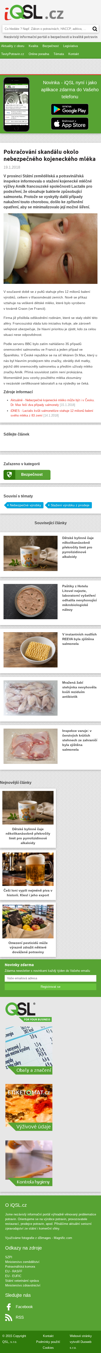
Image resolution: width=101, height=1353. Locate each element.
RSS (20, 1317)
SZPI (8, 1257)
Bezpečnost (51, 46)
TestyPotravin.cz (12, 54)
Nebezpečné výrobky (25, 505)
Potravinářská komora (20, 1266)
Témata (59, 54)
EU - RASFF (13, 1271)
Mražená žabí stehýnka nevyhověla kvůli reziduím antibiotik (79, 689)
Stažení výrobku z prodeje (70, 505)
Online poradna (39, 54)
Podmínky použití (48, 1342)
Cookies (48, 1347)
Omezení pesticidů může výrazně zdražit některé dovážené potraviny (28, 947)
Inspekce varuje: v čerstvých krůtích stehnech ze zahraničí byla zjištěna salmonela (79, 740)
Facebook (24, 1307)
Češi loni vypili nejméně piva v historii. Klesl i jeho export (28, 893)
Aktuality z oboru (12, 46)
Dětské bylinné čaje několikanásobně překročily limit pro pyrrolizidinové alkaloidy (78, 547)
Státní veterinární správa (22, 1280)
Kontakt (73, 54)
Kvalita (33, 46)
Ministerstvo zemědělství (22, 1262)
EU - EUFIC (13, 1276)
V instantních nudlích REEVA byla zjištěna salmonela (79, 639)
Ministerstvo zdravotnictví (22, 1285)
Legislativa (70, 46)
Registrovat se (50, 986)
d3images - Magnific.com (55, 1238)
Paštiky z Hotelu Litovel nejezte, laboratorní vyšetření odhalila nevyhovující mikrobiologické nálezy (79, 597)
